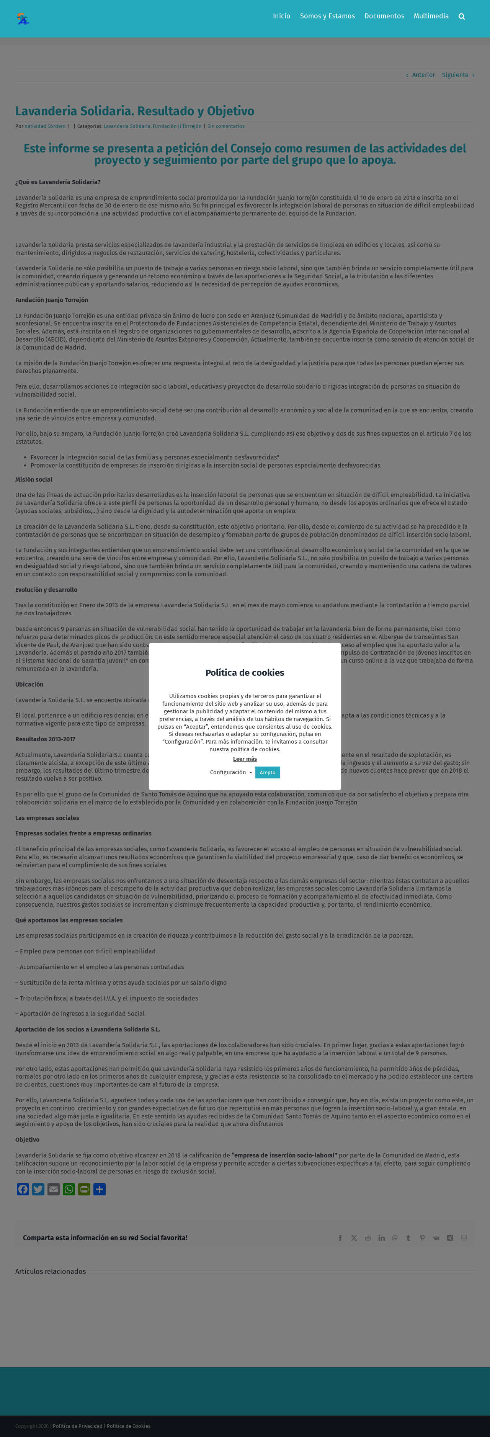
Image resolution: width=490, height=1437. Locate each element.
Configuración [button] (228, 772)
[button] (462, 16)
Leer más (245, 758)
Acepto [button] (268, 772)
